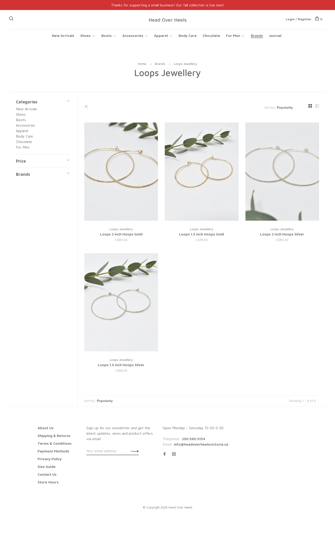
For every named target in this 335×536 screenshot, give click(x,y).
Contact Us (47, 474)
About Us (46, 428)
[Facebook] (164, 454)
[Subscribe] (133, 451)
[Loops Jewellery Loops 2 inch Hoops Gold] (121, 172)
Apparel (161, 35)
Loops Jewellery (185, 64)
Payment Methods (53, 451)
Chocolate (211, 35)
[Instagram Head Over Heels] (174, 454)
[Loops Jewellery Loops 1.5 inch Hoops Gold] (201, 172)
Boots (106, 35)
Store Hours (48, 482)
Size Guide (47, 467)
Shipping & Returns (54, 436)
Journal (275, 35)
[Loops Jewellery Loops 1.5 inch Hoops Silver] (121, 303)
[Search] (11, 19)
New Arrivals (63, 35)
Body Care (188, 35)
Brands (257, 35)
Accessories (132, 35)
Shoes (85, 35)
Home (142, 64)
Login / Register (298, 19)
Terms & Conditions (55, 443)
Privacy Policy (50, 459)
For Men (233, 35)
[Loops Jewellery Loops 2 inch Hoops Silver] (282, 172)
